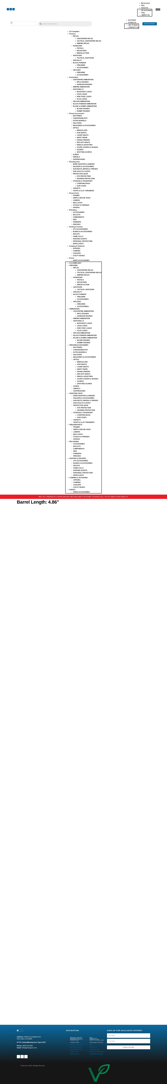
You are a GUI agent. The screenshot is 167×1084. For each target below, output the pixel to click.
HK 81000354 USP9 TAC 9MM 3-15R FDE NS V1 (46, 844)
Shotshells (78, 89)
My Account (145, 3)
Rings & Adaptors (84, 145)
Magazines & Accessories (84, 125)
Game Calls (78, 236)
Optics (76, 128)
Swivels (76, 157)
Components (78, 217)
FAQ (142, 5)
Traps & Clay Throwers (83, 191)
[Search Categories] (33, 514)
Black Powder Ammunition (84, 104)
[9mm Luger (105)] (25, 538)
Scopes (80, 149)
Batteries (77, 116)
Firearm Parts (74, 193)
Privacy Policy (76, 1044)
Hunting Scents (80, 239)
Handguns (77, 46)
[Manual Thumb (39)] (33, 672)
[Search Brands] (26, 556)
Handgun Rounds (84, 84)
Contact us (132, 22)
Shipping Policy (76, 1049)
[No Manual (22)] (33, 674)
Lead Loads (82, 94)
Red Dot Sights (83, 142)
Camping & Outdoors (77, 246)
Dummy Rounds (83, 111)
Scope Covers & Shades (87, 147)
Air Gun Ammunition (81, 101)
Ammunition (73, 77)
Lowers (76, 200)
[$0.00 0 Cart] (158, 9)
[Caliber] (25, 536)
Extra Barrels (79, 120)
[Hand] (24, 592)
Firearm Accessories (76, 113)
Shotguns (77, 55)
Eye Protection (84, 176)
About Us (144, 8)
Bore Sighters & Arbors (84, 164)
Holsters (77, 123)
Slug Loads (82, 99)
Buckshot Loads (84, 92)
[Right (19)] (24, 594)
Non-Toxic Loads (84, 96)
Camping (76, 251)
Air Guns (77, 70)
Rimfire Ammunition (81, 87)
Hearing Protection (86, 178)
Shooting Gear (74, 162)
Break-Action (83, 53)
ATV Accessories (80, 229)
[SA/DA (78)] (28, 616)
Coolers (77, 253)
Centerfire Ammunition (83, 79)
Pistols (80, 48)
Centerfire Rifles (85, 38)
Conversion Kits (80, 118)
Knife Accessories (81, 260)
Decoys (76, 234)
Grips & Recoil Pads (81, 198)
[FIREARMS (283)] (33, 516)
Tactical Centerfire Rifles (89, 41)
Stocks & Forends (81, 205)
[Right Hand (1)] (24, 598)
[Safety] (33, 670)
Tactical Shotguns (85, 58)
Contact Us (94, 1049)
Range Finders (83, 140)
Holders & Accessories (83, 166)
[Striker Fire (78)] (28, 618)
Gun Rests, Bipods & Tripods (85, 169)
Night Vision (82, 137)
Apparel (77, 248)
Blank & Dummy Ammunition (85, 106)
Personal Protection (82, 241)
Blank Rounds (83, 108)
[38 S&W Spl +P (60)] (25, 540)
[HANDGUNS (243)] (33, 518)
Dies (75, 219)
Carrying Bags (83, 183)
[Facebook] (8, 9)
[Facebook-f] (18, 1056)
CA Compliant (74, 31)
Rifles (76, 36)
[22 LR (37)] (25, 542)
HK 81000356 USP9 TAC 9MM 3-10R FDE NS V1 (46, 1011)
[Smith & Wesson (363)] (26, 558)
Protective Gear (80, 174)
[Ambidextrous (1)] (24, 596)
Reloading (73, 210)
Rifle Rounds (83, 82)
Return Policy (76, 1047)
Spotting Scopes (84, 152)
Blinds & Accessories (82, 231)
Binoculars (82, 130)
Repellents (78, 243)
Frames (76, 195)
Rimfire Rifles (83, 43)
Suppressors (79, 159)
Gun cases (81, 186)
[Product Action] (28, 614)
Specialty (77, 60)
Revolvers (81, 50)
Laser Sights (82, 135)
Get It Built (132, 20)
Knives (71, 258)
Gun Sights (81, 133)
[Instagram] (11, 9)
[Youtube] (13, 9)
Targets (76, 188)
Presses (77, 224)
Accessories (82, 67)
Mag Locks (77, 203)
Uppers (76, 207)
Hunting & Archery (76, 227)
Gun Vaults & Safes (81, 171)
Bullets (76, 215)
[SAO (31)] (28, 620)
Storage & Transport (82, 181)
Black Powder (79, 63)
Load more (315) (24, 1022)
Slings (76, 154)
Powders (77, 222)
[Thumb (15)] (33, 677)
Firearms (72, 34)
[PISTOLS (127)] (33, 520)
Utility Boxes (79, 255)
